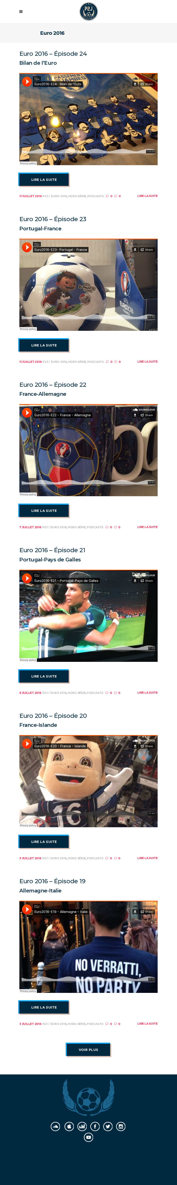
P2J (46, 196)
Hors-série (77, 196)
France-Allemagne (42, 394)
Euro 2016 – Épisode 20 (53, 715)
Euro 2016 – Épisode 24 (53, 53)
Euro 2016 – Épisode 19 (52, 881)
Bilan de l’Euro (38, 63)
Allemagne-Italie (40, 891)
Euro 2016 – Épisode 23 (52, 219)
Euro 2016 (59, 196)
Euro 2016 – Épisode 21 (52, 550)
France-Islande (38, 725)
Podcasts (95, 196)
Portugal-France (40, 229)
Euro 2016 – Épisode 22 (52, 384)
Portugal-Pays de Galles (50, 560)
